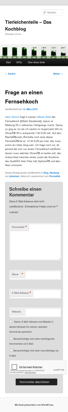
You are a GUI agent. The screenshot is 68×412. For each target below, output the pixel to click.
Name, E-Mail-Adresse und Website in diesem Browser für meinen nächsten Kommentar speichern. (31, 326)
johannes (14, 176)
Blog (45, 172)
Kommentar (19, 227)
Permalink (54, 176)
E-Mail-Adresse (21, 293)
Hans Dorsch (12, 117)
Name (17, 274)
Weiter (58, 73)
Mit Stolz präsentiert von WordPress (34, 404)
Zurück (10, 73)
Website (16, 311)
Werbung (54, 172)
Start (8, 62)
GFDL (19, 62)
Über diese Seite (36, 62)
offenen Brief (44, 117)
